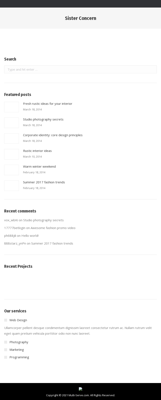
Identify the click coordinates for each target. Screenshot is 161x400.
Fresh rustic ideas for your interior (47, 103)
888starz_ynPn (15, 243)
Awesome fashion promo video (53, 228)
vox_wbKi (11, 220)
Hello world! (30, 235)
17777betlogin (14, 228)
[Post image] (11, 107)
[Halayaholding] (28, 282)
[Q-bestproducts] (61, 282)
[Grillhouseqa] (93, 282)
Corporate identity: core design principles (53, 135)
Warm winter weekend (39, 166)
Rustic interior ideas (37, 151)
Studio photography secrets (43, 119)
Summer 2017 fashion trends (44, 182)
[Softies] (12, 282)
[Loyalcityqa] (44, 282)
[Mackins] (77, 282)
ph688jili (10, 235)
